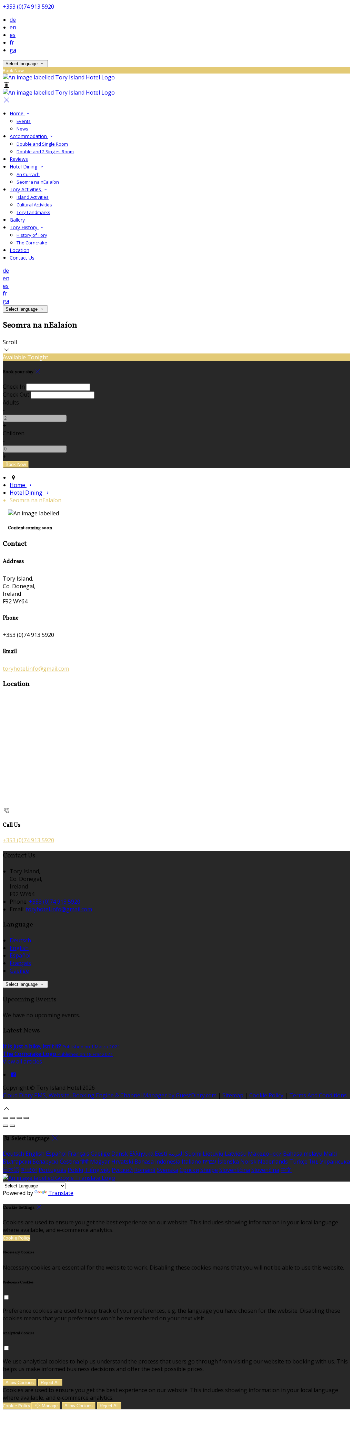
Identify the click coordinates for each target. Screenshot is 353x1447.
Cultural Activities (34, 205)
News (22, 129)
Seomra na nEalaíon (38, 182)
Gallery (17, 219)
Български (17, 1161)
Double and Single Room (42, 144)
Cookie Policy (266, 1095)
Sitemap (232, 1095)
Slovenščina (234, 1170)
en (13, 27)
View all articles (22, 1061)
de (13, 19)
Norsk (248, 1161)
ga (13, 50)
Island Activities (33, 197)
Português (52, 1170)
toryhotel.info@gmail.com (36, 668)
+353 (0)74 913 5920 (28, 6)
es (13, 35)
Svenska (167, 1170)
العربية (176, 1153)
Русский (122, 1170)
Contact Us (22, 257)
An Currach (28, 174)
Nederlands (273, 1161)
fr (12, 42)
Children (13, 433)
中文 (286, 1170)
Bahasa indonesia (157, 1161)
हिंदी (84, 1161)
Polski (75, 1170)
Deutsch (20, 940)
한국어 (29, 1170)
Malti (330, 1153)
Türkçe (298, 1161)
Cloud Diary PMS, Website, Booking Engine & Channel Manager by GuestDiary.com (109, 1095)
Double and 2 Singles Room (45, 151)
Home (17, 113)
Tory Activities (26, 189)
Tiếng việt (97, 1170)
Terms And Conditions (318, 1095)
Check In (14, 386)
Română (144, 1170)
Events (24, 121)
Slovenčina (265, 1170)
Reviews (19, 159)
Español (20, 955)
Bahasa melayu (302, 1153)
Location (19, 250)
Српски (189, 1170)
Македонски (265, 1153)
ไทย (314, 1161)
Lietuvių (213, 1153)
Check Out (16, 394)
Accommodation (29, 136)
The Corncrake (32, 243)
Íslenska (228, 1161)
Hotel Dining (24, 166)
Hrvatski (122, 1161)
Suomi (193, 1153)
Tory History (24, 227)
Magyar (100, 1161)
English (19, 948)
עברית (209, 1161)
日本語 (11, 1170)
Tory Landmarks (33, 212)
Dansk (119, 1153)
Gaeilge (19, 970)
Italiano (191, 1161)
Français (20, 963)
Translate (60, 1193)
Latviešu (235, 1153)
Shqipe (209, 1170)
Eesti (161, 1153)
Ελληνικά (141, 1153)
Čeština (69, 1161)
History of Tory (32, 235)
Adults (11, 402)
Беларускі (45, 1161)
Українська (335, 1161)
